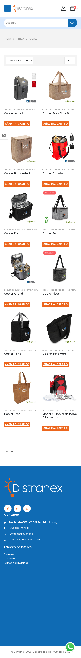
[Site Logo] (22, 8)
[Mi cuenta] (64, 8)
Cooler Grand (13, 294)
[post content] (21, 87)
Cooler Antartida (15, 113)
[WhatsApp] (27, 508)
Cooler (7, 109)
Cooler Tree (12, 414)
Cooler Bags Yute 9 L (18, 173)
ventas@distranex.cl (21, 533)
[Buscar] (72, 23)
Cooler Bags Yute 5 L (56, 113)
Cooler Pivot (50, 294)
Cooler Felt (49, 233)
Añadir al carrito (17, 124)
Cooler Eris (11, 233)
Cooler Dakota (52, 173)
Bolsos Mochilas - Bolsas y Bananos (60, 410)
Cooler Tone (12, 354)
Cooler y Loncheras (21, 109)
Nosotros (9, 554)
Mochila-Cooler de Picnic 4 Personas (59, 416)
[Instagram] (17, 508)
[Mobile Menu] (7, 8)
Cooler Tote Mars (54, 354)
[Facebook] (8, 508)
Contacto (9, 558)
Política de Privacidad (16, 563)
